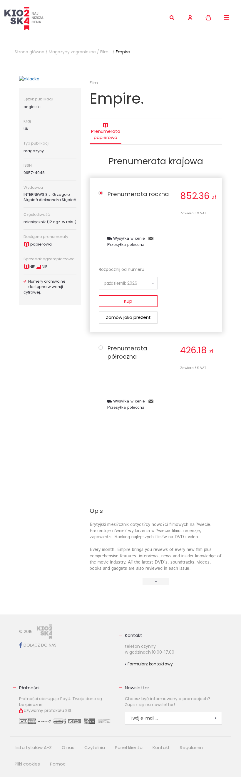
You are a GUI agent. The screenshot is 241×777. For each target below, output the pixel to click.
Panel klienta (129, 747)
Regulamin (191, 747)
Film (104, 52)
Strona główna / (31, 52)
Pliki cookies (27, 764)
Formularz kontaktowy (149, 664)
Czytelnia (94, 747)
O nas (68, 747)
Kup (128, 301)
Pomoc (58, 764)
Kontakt (133, 635)
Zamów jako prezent (128, 317)
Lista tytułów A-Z (33, 747)
